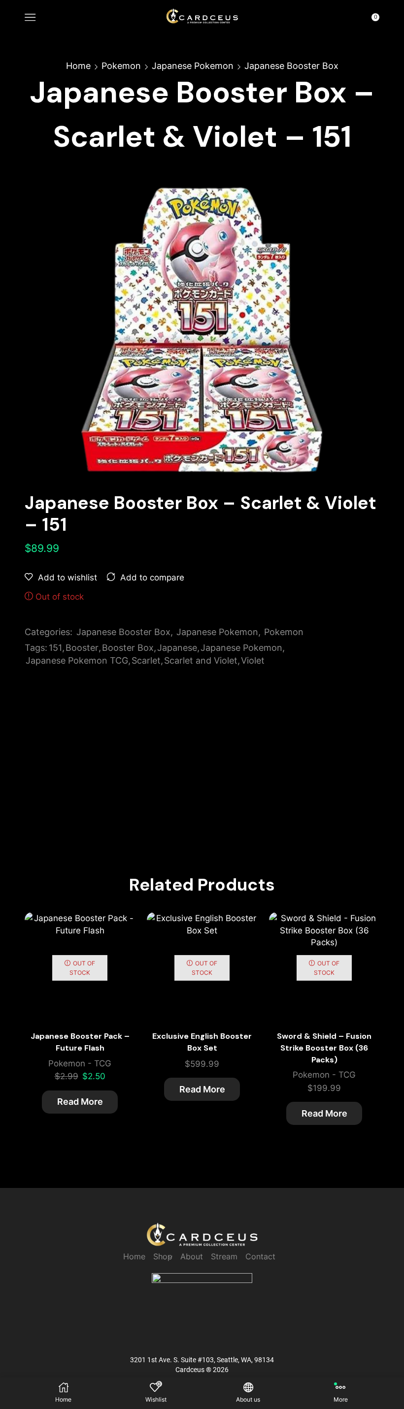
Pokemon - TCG (79, 1063)
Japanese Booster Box (291, 66)
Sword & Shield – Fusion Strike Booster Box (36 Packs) (324, 1048)
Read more (80, 1101)
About (191, 1256)
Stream (224, 1256)
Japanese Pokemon (193, 66)
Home (78, 66)
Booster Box (128, 647)
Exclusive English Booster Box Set (202, 1042)
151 (55, 647)
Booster (82, 647)
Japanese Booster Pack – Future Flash (80, 1042)
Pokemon (121, 66)
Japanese (177, 647)
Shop (162, 1256)
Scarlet (146, 660)
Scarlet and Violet (200, 660)
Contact (260, 1256)
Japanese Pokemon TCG (77, 660)
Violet (253, 660)
